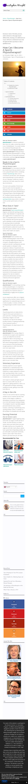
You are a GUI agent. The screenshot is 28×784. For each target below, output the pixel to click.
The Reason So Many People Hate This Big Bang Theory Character (14, 696)
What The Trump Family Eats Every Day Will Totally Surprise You (14, 678)
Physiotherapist (11, 18)
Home (4, 18)
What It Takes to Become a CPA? (11, 589)
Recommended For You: (15, 103)
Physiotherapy (10, 173)
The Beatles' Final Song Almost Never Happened (14, 660)
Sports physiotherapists (17, 210)
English (8, 487)
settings (17, 778)
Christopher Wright (9, 55)
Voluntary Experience (14, 98)
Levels (11, 95)
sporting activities (7, 199)
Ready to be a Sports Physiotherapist (14, 86)
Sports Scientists (10, 91)
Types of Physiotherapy (17, 57)
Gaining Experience (10, 96)
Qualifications (12, 93)
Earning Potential (13, 101)
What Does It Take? (13, 88)
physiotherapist (7, 142)
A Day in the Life (13, 100)
